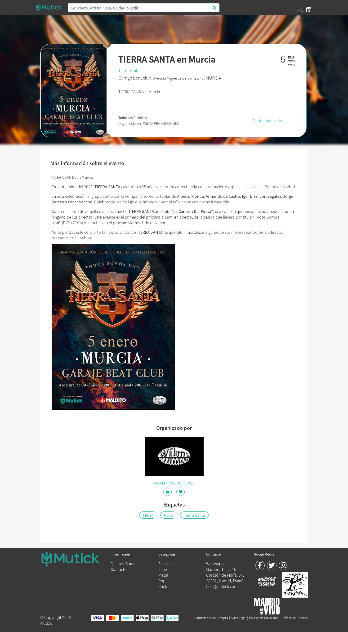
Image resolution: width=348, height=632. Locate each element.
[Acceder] (300, 9)
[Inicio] (49, 8)
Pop (161, 580)
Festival (165, 563)
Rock (168, 515)
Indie (162, 569)
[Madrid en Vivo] (295, 584)
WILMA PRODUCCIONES (161, 123)
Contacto (119, 569)
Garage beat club (134, 78)
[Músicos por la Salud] (267, 581)
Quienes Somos (124, 563)
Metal (148, 515)
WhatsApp (215, 563)
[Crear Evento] (308, 9)
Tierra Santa (128, 70)
